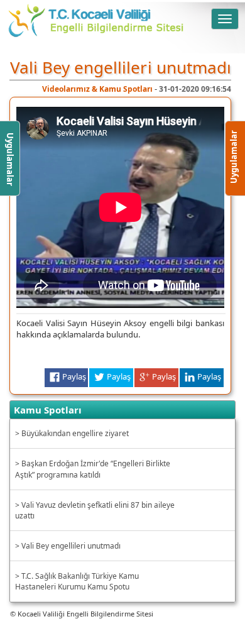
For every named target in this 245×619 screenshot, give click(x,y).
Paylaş (74, 376)
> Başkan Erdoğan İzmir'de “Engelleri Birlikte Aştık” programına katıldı (92, 468)
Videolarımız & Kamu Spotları (98, 89)
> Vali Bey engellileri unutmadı (68, 545)
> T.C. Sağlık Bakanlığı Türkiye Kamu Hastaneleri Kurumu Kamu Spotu (77, 581)
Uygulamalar (233, 174)
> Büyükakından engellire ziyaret (72, 433)
